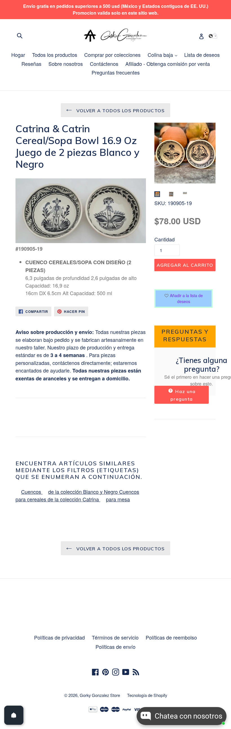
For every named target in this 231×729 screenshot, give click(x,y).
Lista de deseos (202, 54)
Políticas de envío (115, 646)
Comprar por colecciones (112, 54)
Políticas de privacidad (59, 637)
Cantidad (164, 239)
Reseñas (31, 63)
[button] (212, 36)
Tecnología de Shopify (147, 695)
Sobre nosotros (65, 63)
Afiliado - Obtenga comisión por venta (167, 63)
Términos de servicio (115, 637)
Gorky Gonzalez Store (100, 695)
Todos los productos (54, 54)
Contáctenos (104, 63)
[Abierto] (13, 715)
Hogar (18, 54)
